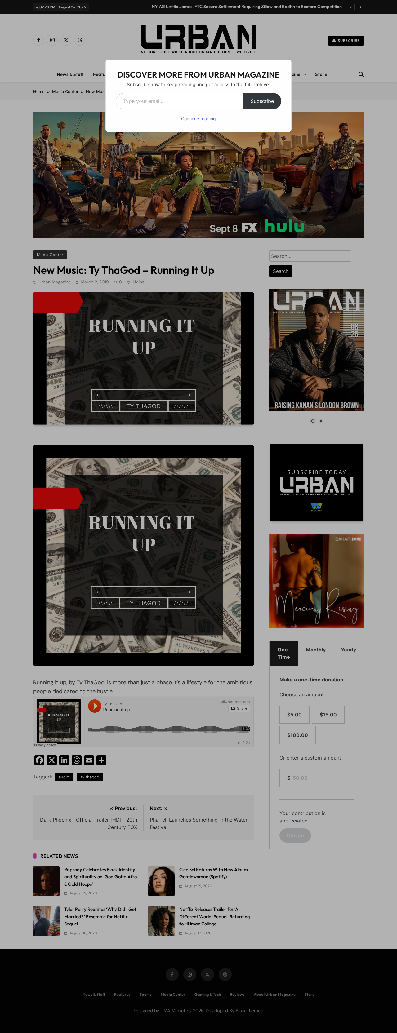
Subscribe (262, 101)
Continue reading (198, 118)
